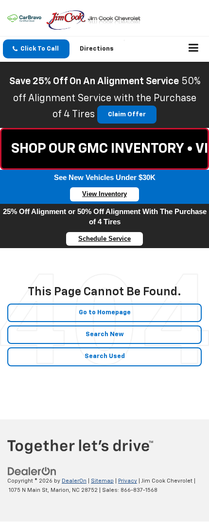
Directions (97, 49)
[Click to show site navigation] (193, 49)
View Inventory (104, 194)
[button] (36, 48)
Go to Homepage (105, 312)
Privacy (127, 481)
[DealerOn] (32, 471)
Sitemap (102, 481)
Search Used (105, 356)
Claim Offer (127, 114)
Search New (105, 334)
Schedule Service (104, 238)
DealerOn (74, 481)
